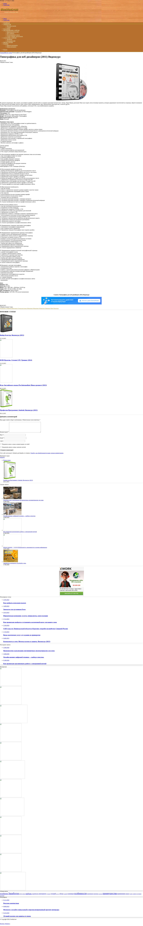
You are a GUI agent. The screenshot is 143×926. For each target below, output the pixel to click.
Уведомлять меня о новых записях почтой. (14, 447)
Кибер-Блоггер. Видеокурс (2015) (12, 335)
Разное (5, 44)
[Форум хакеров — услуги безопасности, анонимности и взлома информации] (12, 546)
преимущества (110, 893)
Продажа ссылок (11, 26)
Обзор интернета (11, 47)
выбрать (29, 894)
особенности (80, 893)
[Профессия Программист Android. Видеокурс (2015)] (6, 407)
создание (139, 893)
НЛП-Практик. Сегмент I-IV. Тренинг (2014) (16, 360)
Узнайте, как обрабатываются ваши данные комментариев (46, 453)
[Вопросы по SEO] (9, 16)
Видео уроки (8, 42)
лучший (53, 894)
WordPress (9, 39)
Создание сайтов (9, 38)
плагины (95, 894)
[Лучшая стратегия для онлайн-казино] (10, 797)
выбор (23, 893)
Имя (1, 435)
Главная (2, 52)
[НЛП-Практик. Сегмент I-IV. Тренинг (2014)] (6, 357)
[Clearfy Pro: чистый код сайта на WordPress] (10, 852)
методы (57, 893)
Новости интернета (12, 45)
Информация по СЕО (13, 32)
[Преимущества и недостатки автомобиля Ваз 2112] (12, 815)
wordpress (4, 893)
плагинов (90, 894)
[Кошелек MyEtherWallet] (10, 741)
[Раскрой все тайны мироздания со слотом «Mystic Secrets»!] (10, 704)
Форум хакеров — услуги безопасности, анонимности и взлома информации (25, 547)
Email (2, 438)
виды (20, 893)
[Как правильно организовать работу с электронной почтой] (12, 530)
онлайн (65, 893)
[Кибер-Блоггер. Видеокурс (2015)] (6, 332)
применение (121, 894)
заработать (35, 894)
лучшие (48, 893)
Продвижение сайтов (11, 30)
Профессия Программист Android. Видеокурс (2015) (18, 410)
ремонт (127, 893)
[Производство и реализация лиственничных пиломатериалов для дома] (12, 498)
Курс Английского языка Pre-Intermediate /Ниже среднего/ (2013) (23, 385)
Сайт (1, 441)
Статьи (9, 27)
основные (70, 894)
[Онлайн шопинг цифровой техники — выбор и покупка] (12, 514)
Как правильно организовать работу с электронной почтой (20, 531)
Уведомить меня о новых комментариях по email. (16, 444)
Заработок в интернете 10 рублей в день (14, 563)
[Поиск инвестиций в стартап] (10, 759)
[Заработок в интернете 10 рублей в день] (10, 561)
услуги (2, 895)
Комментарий (4, 432)
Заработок (7, 24)
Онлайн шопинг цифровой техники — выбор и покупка (19, 516)
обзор (61, 894)
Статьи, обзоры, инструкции (15, 36)
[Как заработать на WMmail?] (10, 685)
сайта (131, 893)
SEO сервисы (10, 33)
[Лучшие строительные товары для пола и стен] (13, 889)
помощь (100, 893)
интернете (42, 894)
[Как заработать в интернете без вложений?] (10, 871)
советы (135, 893)
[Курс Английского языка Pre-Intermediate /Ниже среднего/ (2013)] (6, 382)
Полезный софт (11, 41)
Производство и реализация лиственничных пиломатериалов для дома (23, 500)
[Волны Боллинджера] (10, 834)
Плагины (6, 29)
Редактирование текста (13, 35)
